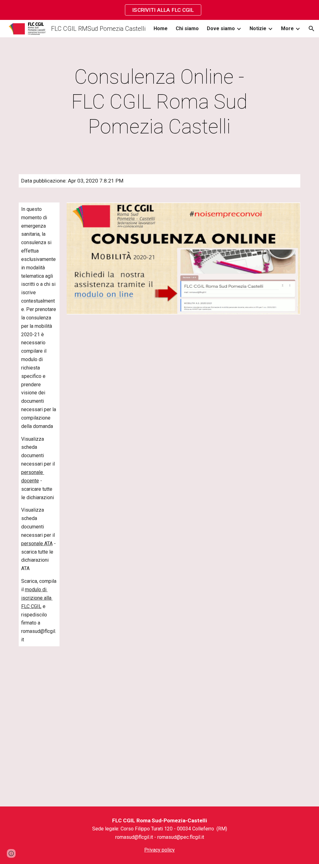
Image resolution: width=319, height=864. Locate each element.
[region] (159, 10)
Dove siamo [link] (221, 28)
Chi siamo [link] (187, 28)
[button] (311, 28)
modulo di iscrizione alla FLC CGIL (37, 598)
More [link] (287, 28)
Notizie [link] (258, 28)
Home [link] (161, 28)
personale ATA (37, 543)
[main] (159, 102)
